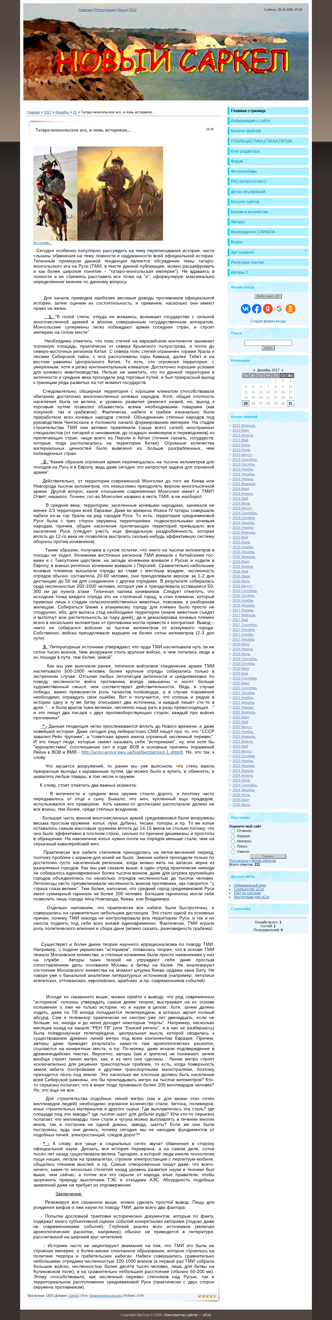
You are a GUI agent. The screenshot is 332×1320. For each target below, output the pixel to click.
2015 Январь (243, 527)
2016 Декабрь (243, 605)
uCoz (207, 1315)
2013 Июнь (241, 445)
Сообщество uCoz (249, 889)
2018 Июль (241, 654)
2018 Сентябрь (244, 659)
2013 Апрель (242, 435)
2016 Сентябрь (244, 591)
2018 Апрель (242, 649)
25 (75, 112)
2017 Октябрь (243, 629)
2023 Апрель (242, 741)
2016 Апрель (242, 566)
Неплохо (244, 841)
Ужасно (243, 851)
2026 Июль (241, 804)
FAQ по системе (247, 893)
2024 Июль (241, 780)
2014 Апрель (242, 493)
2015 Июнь (241, 542)
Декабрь (62, 112)
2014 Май (240, 498)
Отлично (244, 831)
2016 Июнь (241, 576)
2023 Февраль (243, 736)
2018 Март (241, 644)
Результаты (238, 861)
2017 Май (240, 620)
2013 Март (241, 430)
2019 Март (241, 668)
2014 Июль (241, 503)
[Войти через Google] (279, 309)
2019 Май (240, 673)
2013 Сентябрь (244, 459)
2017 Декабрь (243, 639)
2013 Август (242, 455)
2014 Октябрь (243, 518)
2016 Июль (241, 581)
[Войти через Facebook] (257, 309)
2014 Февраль (243, 484)
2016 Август (242, 586)
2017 (48, 112)
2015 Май (240, 537)
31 (290, 403)
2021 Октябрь (243, 693)
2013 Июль (241, 450)
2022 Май (240, 722)
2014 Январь (243, 479)
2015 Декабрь (243, 552)
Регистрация (105, 10)
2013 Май (240, 440)
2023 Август (242, 751)
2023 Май (240, 746)
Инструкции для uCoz (252, 897)
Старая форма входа (268, 321)
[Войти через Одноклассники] (290, 309)
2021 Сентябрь (244, 688)
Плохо (242, 846)
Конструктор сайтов (181, 1315)
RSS (132, 10)
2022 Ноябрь (243, 732)
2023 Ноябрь (243, 761)
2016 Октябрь (243, 595)
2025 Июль (241, 795)
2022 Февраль (243, 712)
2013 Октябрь (243, 464)
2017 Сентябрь (244, 625)
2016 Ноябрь (243, 600)
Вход (122, 10)
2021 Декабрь (243, 702)
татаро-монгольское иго (105, 1295)
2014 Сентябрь (244, 513)
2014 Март (241, 489)
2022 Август (242, 727)
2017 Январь (243, 610)
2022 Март (241, 717)
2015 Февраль (243, 532)
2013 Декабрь (243, 474)
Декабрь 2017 (268, 370)
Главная (85, 10)
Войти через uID (268, 296)
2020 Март (241, 683)
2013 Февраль (243, 425)
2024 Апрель (242, 775)
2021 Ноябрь (243, 698)
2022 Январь (243, 707)
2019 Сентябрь (244, 678)
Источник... (42, 243)
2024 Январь (243, 770)
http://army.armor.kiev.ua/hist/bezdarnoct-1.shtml (131, 752)
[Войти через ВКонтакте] (246, 309)
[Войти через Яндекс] (268, 309)
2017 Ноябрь (243, 634)
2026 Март (241, 800)
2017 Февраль (243, 615)
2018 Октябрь (243, 664)
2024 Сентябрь (244, 785)
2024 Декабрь (243, 790)
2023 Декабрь (243, 766)
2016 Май (240, 571)
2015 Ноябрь (243, 547)
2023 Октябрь (243, 756)
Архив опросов (263, 861)
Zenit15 (74, 1295)
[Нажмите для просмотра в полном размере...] (98, 239)
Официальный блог (250, 885)
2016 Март (241, 561)
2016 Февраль (243, 557)
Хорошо (243, 836)
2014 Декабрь (243, 523)
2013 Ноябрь (243, 469)
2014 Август (242, 508)
